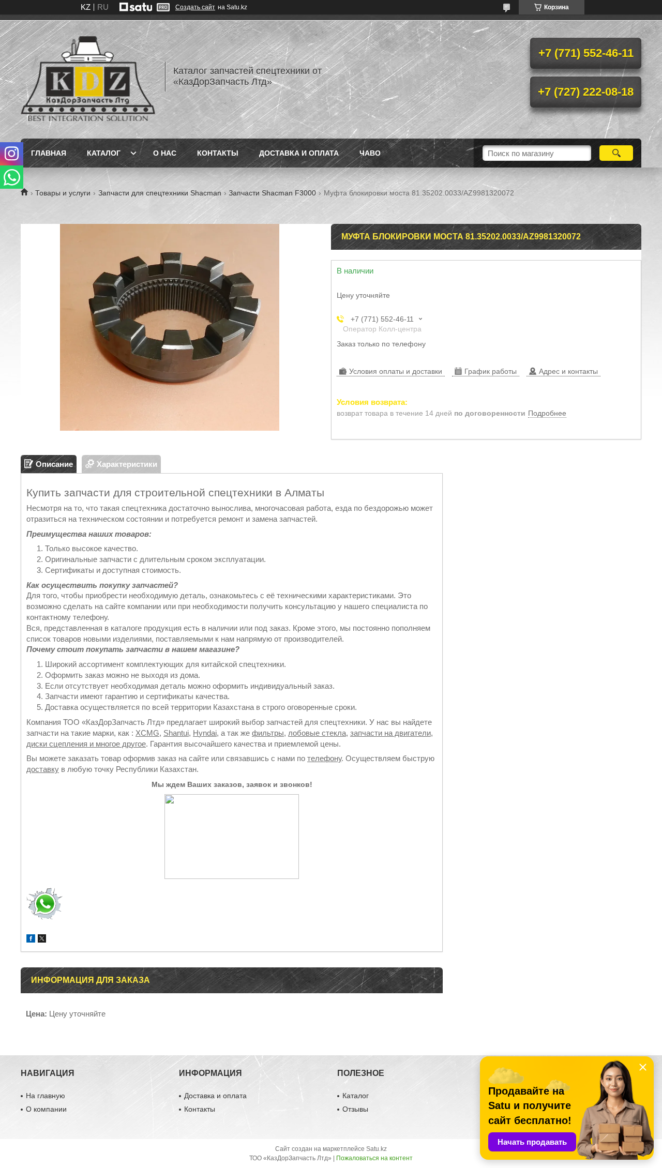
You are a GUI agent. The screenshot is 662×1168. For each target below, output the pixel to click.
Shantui (176, 733)
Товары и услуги (63, 193)
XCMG (147, 733)
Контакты (217, 153)
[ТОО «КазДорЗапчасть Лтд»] (88, 76)
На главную (45, 1095)
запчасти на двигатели (390, 733)
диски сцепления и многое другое (86, 743)
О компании (46, 1109)
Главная (48, 153)
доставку (42, 769)
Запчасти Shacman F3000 (272, 193)
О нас (164, 153)
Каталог (104, 153)
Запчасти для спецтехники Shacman (159, 193)
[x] (42, 939)
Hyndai (205, 733)
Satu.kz (376, 1148)
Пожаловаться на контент (374, 1158)
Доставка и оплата (299, 153)
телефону (324, 758)
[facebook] (30, 939)
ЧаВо (370, 153)
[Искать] (616, 153)
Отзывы (355, 1109)
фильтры (268, 733)
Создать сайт (195, 7)
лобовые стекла (317, 733)
